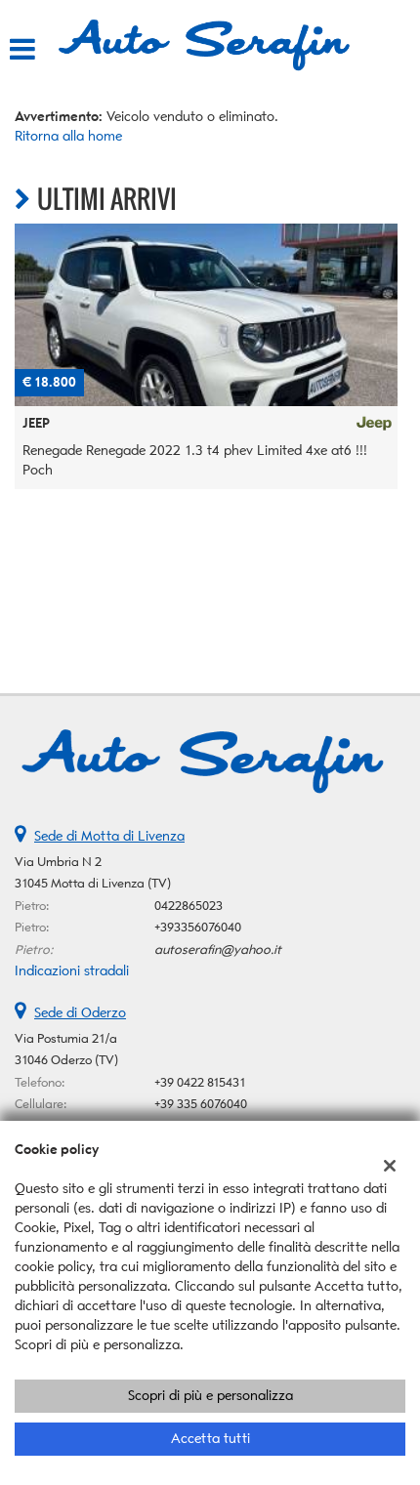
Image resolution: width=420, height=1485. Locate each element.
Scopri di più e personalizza (210, 1395)
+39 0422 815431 (200, 1082)
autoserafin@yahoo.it (217, 949)
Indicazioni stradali (72, 971)
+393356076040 (197, 927)
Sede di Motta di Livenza (109, 836)
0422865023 (188, 905)
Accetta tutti (210, 1438)
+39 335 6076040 (200, 1103)
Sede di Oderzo (80, 1013)
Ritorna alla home (68, 136)
